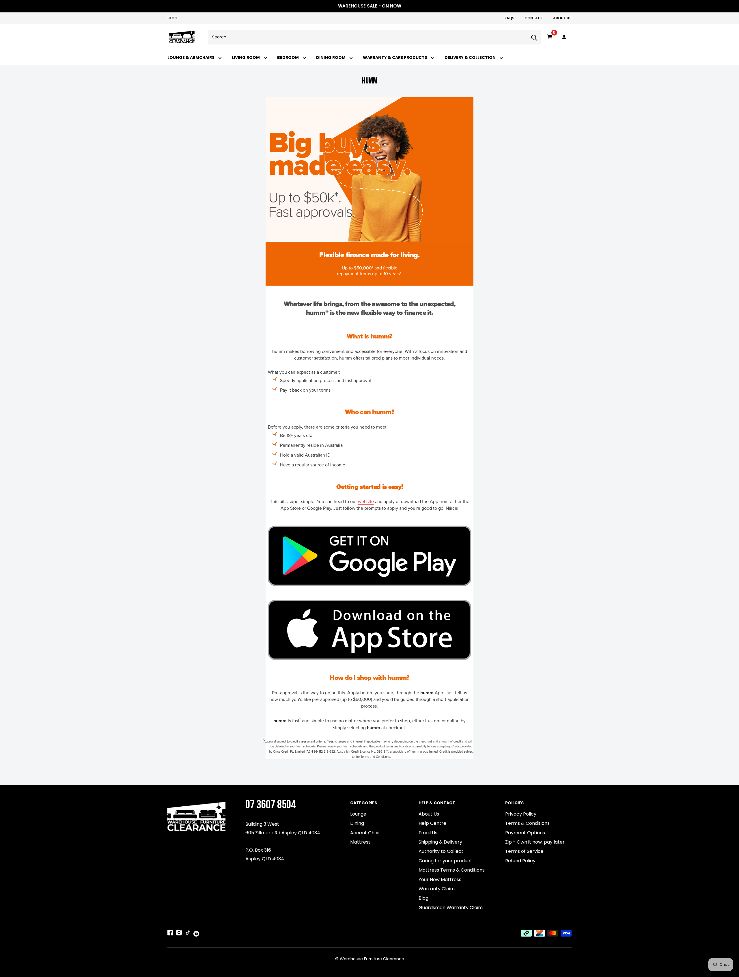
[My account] (564, 37)
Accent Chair (365, 832)
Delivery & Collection (471, 57)
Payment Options (525, 832)
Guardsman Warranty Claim (451, 907)
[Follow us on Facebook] (170, 934)
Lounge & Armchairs (191, 57)
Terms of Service (524, 851)
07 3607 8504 (270, 805)
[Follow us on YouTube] (196, 933)
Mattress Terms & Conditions (452, 870)
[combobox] (367, 37)
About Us (562, 18)
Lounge (358, 814)
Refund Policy (520, 860)
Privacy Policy (520, 814)
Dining (357, 823)
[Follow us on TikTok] (188, 934)
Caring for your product (445, 860)
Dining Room (331, 57)
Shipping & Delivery (440, 842)
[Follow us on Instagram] (179, 934)
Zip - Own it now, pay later (535, 842)
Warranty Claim (437, 888)
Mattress (360, 842)
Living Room (246, 57)
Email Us (428, 832)
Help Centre (432, 823)
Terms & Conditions (527, 823)
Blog (172, 18)
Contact (534, 18)
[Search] (534, 37)
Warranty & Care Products (395, 57)
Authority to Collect (441, 851)
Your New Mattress (440, 879)
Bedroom (288, 57)
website (366, 502)
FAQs (509, 18)
